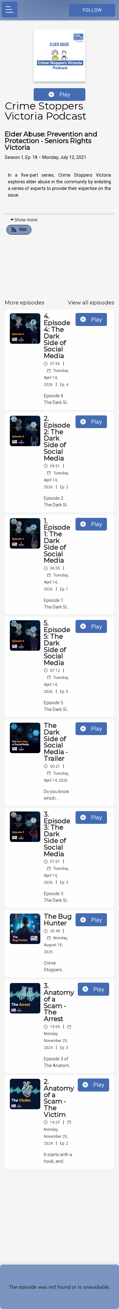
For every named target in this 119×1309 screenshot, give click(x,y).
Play (64, 94)
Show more (25, 219)
